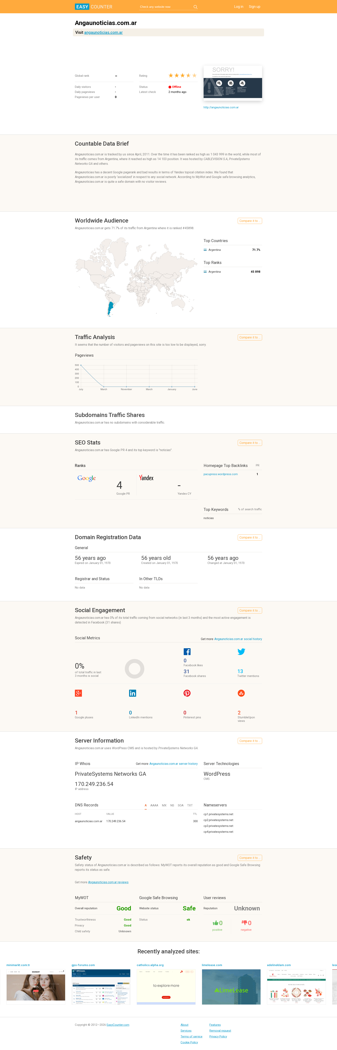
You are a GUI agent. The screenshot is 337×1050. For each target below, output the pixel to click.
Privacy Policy (218, 1036)
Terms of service (191, 1036)
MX (164, 805)
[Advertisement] (168, 51)
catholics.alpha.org (150, 965)
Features (215, 1025)
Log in (238, 6)
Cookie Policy (189, 1042)
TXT (190, 805)
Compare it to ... (249, 221)
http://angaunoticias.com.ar (221, 107)
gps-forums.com (83, 965)
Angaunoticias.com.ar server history (173, 764)
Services (186, 1030)
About (184, 1025)
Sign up (254, 6)
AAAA (154, 805)
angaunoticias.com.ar (103, 32)
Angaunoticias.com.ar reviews (108, 882)
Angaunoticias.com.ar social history (238, 639)
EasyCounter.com (118, 1025)
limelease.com (212, 965)
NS (172, 805)
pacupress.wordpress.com (221, 474)
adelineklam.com (279, 965)
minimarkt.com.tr (18, 965)
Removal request (220, 1030)
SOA (181, 805)
